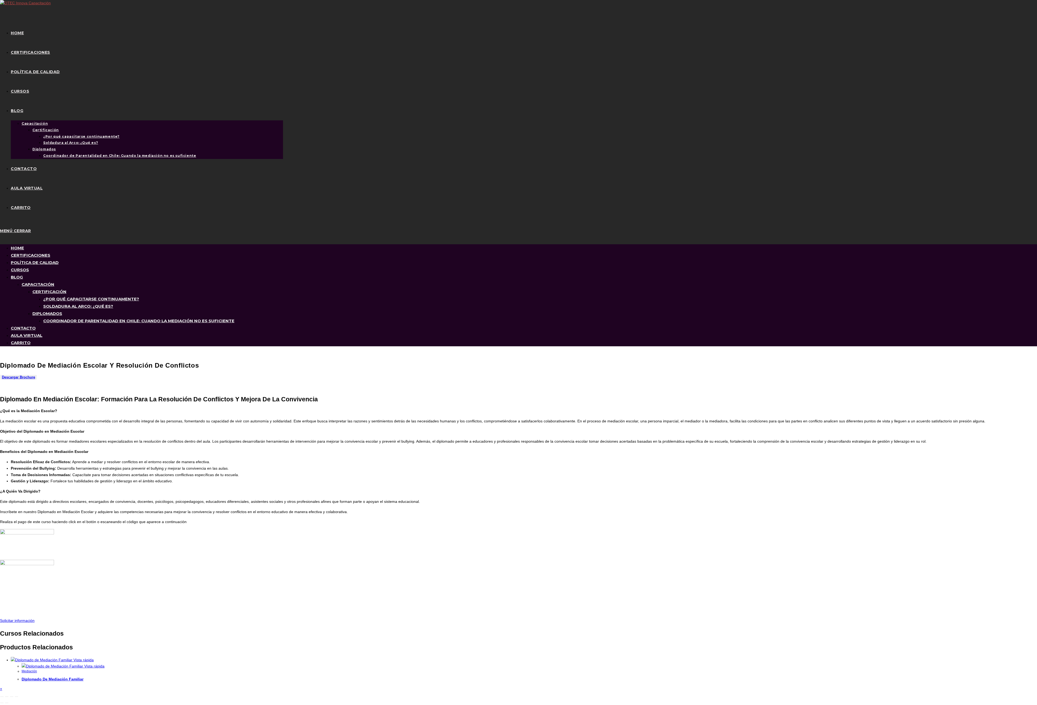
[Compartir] (12, 696)
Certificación (49, 291)
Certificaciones (30, 255)
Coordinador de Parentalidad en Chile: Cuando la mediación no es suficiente (138, 320)
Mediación (29, 671)
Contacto (23, 328)
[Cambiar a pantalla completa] (7, 696)
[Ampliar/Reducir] (2, 696)
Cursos (20, 269)
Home (17, 247)
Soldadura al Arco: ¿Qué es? (78, 306)
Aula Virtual (26, 335)
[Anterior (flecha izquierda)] (2, 702)
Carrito (21, 342)
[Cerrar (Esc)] (16, 696)
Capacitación (38, 284)
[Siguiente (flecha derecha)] (7, 702)
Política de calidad (35, 262)
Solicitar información (17, 620)
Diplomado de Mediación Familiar (52, 679)
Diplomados (47, 313)
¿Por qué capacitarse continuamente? (91, 298)
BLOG (17, 277)
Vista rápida (83, 660)
